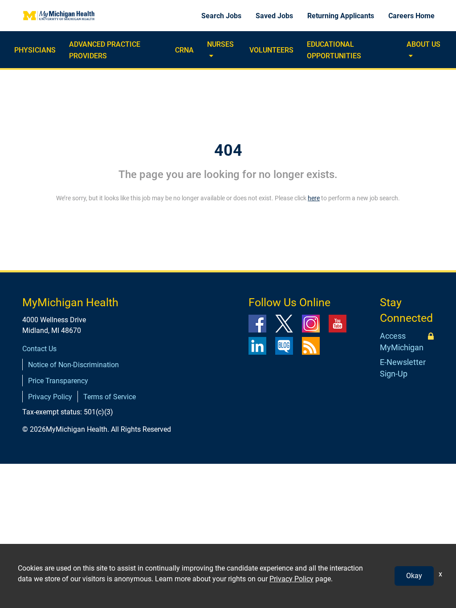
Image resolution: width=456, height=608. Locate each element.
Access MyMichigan (401, 341)
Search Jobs (221, 16)
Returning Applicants (340, 16)
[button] (210, 56)
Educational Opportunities (334, 50)
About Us (423, 44)
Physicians (35, 50)
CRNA (184, 50)
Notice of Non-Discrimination (73, 365)
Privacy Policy (50, 397)
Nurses (220, 44)
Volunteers (271, 50)
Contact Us (39, 349)
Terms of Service (109, 397)
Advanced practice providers (104, 50)
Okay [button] (414, 576)
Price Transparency (58, 381)
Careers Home (411, 16)
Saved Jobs (274, 16)
